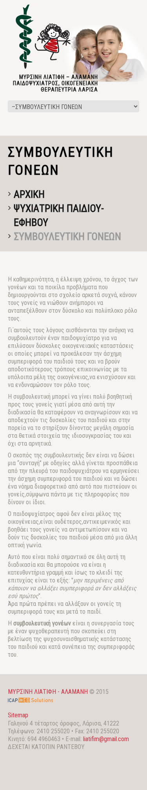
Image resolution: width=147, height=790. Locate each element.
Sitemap (18, 715)
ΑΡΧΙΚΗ (29, 194)
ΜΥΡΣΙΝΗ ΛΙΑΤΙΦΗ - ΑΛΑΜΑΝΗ (48, 691)
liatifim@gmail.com (106, 739)
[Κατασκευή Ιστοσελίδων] (30, 699)
